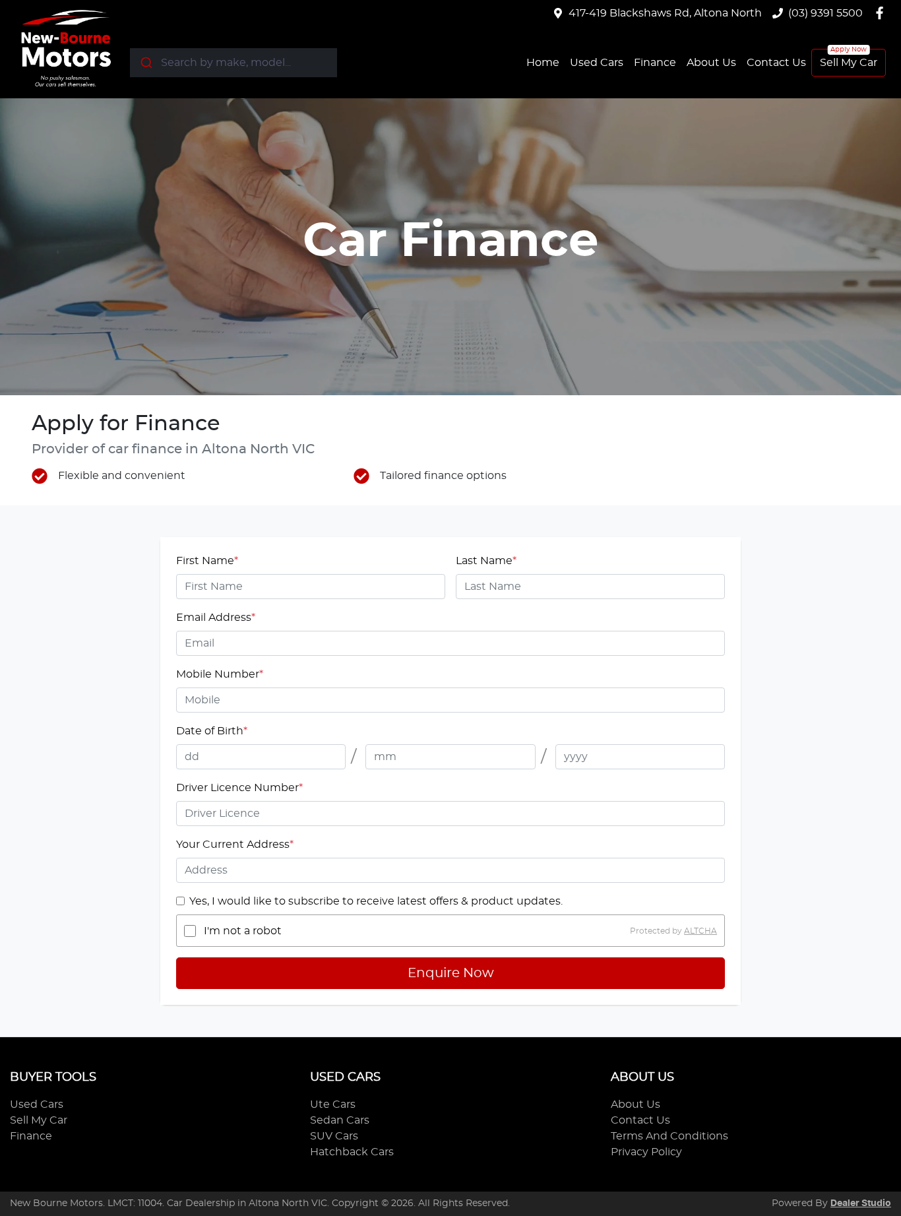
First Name (207, 561)
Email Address (215, 617)
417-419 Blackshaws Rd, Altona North (665, 13)
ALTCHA (700, 931)
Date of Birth (211, 731)
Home (542, 62)
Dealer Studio (860, 1203)
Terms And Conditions (669, 1136)
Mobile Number (219, 674)
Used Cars (596, 62)
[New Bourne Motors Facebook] (882, 13)
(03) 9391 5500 (825, 13)
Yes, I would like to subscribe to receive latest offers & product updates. (376, 901)
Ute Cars (333, 1104)
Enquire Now (451, 973)
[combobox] (233, 62)
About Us (711, 62)
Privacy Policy (646, 1152)
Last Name (486, 561)
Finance (655, 62)
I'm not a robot (243, 931)
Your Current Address (235, 844)
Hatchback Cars (352, 1152)
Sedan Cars (339, 1120)
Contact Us (776, 62)
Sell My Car (848, 62)
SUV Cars (334, 1136)
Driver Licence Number (239, 788)
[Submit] (145, 62)
